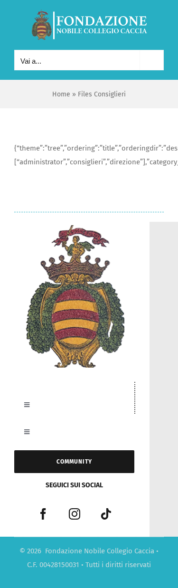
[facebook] (43, 514)
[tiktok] (106, 514)
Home (61, 94)
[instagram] (74, 514)
